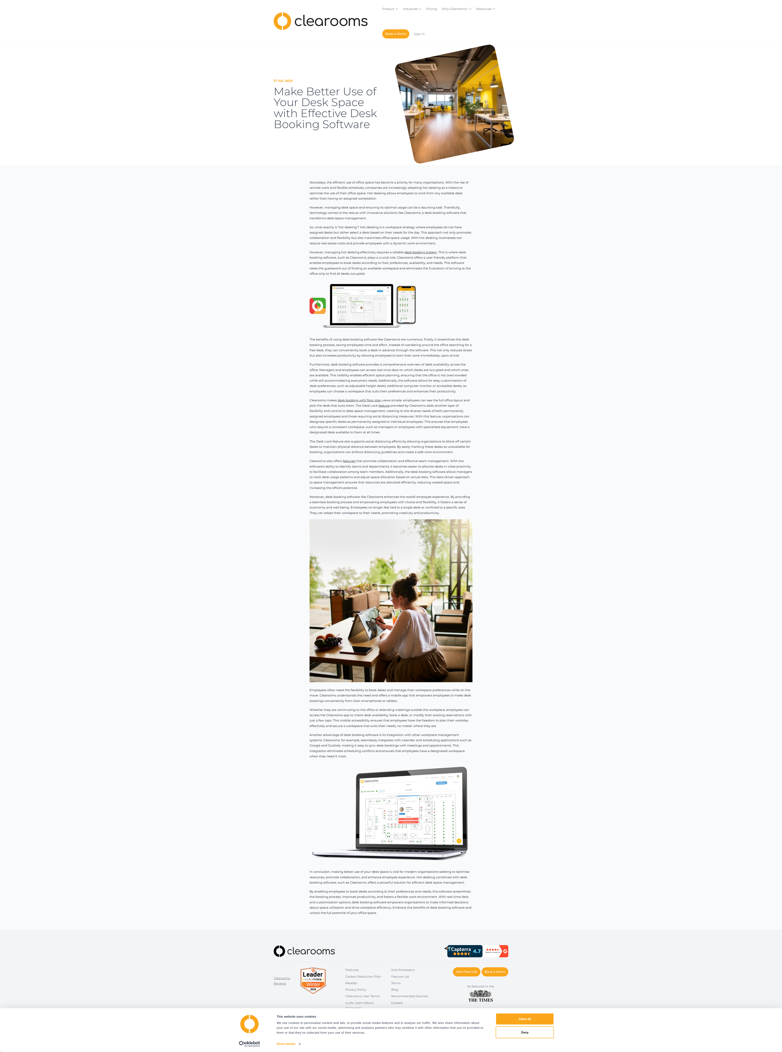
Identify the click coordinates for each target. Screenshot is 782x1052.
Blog (394, 990)
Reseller (351, 983)
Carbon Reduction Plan (363, 976)
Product (388, 9)
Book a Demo (395, 34)
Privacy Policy (355, 990)
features (349, 461)
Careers (397, 1003)
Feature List (400, 976)
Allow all (525, 1019)
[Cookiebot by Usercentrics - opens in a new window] (249, 1044)
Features (352, 970)
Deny (524, 1032)
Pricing (431, 9)
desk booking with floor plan (359, 400)
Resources (484, 9)
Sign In (419, 34)
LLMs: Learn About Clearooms (359, 1005)
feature (384, 405)
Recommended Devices (409, 996)
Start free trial (466, 972)
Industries (410, 9)
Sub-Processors (403, 970)
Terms (396, 983)
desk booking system (420, 252)
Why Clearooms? (455, 9)
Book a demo (495, 972)
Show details (286, 1044)
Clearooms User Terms (362, 996)
